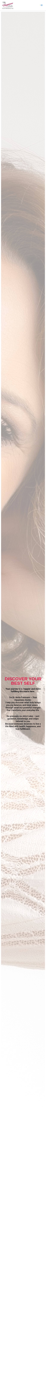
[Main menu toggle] (41, 5)
